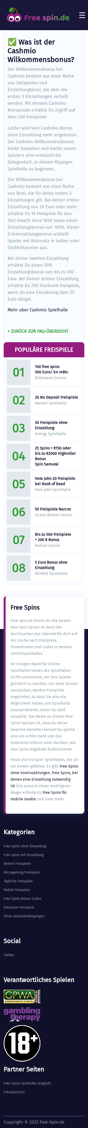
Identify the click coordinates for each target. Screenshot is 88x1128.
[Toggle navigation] (82, 15)
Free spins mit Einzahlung (24, 855)
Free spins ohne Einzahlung (25, 846)
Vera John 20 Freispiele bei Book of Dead (55, 481)
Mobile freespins (17, 890)
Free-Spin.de (52, 1122)
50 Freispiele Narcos (53, 509)
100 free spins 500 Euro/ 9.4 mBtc (51, 369)
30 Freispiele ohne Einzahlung (51, 425)
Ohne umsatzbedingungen (24, 916)
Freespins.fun (14, 1092)
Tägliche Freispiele (18, 881)
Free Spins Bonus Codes (22, 899)
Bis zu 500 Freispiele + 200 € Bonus (53, 537)
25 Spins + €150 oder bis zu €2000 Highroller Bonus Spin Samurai (55, 456)
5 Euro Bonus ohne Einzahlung (51, 565)
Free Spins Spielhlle (20, 1083)
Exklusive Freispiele (19, 907)
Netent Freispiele (17, 864)
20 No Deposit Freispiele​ (56, 397)
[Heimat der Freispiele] (38, 15)
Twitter (9, 955)
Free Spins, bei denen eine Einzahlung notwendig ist (44, 779)
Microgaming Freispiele (22, 872)
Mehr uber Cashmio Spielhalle (38, 310)
